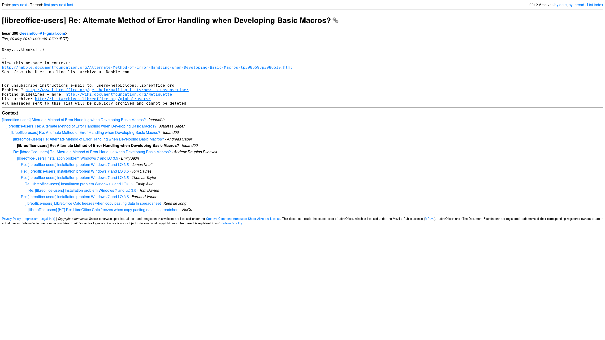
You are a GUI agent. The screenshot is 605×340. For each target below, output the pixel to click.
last (70, 4)
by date (560, 4)
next (23, 4)
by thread (576, 4)
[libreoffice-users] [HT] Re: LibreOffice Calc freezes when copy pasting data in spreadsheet (103, 209)
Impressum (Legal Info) (39, 218)
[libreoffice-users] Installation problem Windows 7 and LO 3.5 (67, 158)
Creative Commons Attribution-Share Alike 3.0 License (243, 218)
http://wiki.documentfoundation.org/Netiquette (119, 94)
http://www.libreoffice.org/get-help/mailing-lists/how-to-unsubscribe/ (107, 90)
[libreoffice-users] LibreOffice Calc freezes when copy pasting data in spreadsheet (93, 203)
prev (15, 4)
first (47, 4)
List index (595, 4)
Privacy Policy (11, 218)
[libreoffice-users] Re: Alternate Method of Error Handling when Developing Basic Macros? (166, 19)
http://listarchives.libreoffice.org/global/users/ (93, 99)
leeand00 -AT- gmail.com (43, 33)
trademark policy (231, 223)
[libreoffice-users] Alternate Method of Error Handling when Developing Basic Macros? (74, 119)
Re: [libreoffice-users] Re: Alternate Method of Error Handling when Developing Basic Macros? (92, 151)
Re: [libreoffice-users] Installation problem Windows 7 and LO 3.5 (75, 164)
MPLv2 (429, 218)
